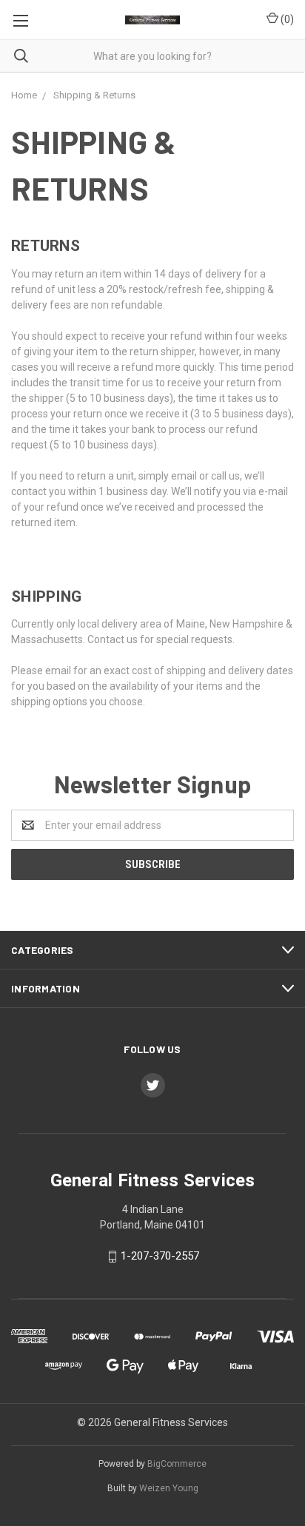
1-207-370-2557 (160, 1256)
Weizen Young (168, 1488)
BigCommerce (177, 1464)
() (286, 19)
